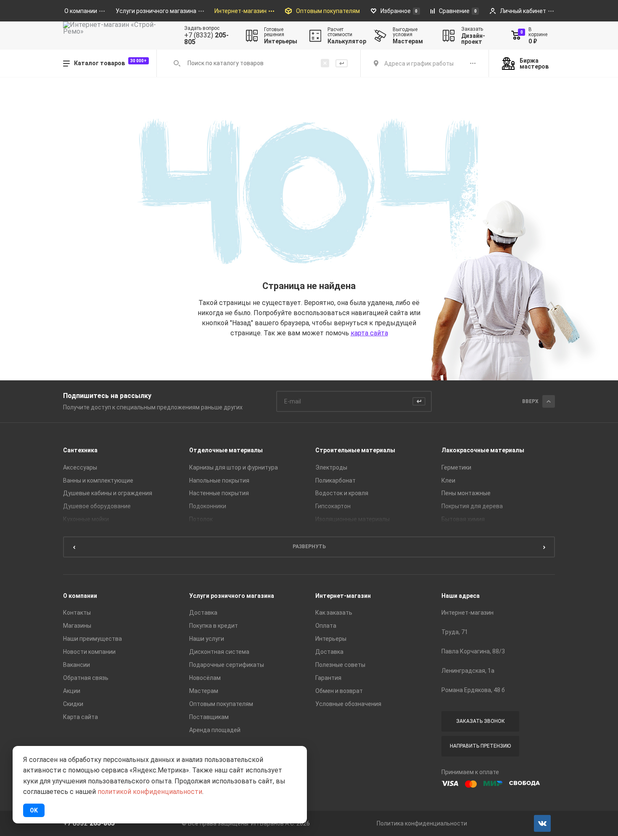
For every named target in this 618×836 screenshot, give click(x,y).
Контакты (77, 613)
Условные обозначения (348, 704)
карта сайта (369, 333)
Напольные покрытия (219, 480)
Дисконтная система (219, 652)
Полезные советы (340, 665)
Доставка (203, 613)
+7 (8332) (206, 38)
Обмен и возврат (339, 691)
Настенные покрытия (219, 493)
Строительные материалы (355, 450)
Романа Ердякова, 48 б (473, 690)
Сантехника (80, 450)
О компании (80, 596)
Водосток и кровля (341, 493)
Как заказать (333, 613)
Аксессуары (80, 467)
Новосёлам (205, 678)
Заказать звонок (480, 721)
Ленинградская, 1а (467, 671)
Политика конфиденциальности (422, 823)
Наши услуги (206, 639)
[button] (73, 546)
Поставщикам (209, 717)
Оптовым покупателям (221, 704)
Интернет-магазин (343, 596)
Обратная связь (85, 678)
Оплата (325, 626)
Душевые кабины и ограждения (107, 493)
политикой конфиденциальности (150, 792)
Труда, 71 (454, 632)
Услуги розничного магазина (231, 596)
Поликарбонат (335, 480)
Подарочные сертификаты (226, 665)
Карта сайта (80, 717)
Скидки (73, 704)
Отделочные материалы (226, 450)
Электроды (331, 467)
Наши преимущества (92, 639)
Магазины (77, 626)
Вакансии (76, 665)
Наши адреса (460, 596)
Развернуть (309, 546)
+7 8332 (89, 823)
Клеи (448, 480)
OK (34, 810)
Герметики (456, 467)
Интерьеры (330, 639)
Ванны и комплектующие (98, 480)
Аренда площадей (214, 730)
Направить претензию (480, 746)
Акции (71, 691)
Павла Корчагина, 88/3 (473, 651)
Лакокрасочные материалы (482, 450)
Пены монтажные (466, 493)
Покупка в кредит (213, 626)
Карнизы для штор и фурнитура (233, 467)
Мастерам (203, 691)
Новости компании (89, 652)
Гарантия (328, 678)
